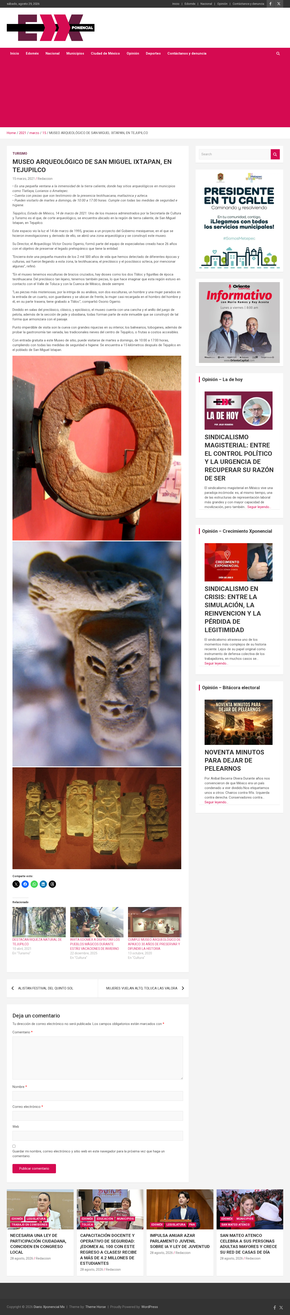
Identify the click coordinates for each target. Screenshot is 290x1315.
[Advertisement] (139, 93)
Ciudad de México (105, 53)
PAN (192, 1224)
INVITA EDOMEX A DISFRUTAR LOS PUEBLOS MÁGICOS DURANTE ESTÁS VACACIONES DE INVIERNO (95, 944)
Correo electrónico (27, 1107)
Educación (105, 1218)
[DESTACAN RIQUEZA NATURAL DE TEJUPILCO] (39, 922)
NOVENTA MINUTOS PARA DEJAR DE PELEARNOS (234, 761)
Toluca (87, 1224)
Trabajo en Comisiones (29, 1224)
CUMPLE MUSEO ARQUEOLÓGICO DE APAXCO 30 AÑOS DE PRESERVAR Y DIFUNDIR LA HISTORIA (154, 944)
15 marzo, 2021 (23, 178)
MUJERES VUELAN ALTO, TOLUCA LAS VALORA (141, 988)
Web (15, 1127)
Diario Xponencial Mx (49, 1307)
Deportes (153, 53)
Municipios (75, 53)
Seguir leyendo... (259, 507)
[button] (96, 448)
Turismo (19, 153)
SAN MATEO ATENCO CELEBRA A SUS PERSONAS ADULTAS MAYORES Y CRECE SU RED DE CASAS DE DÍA (248, 1244)
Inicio (175, 3)
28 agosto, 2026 (21, 1258)
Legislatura (36, 1218)
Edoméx (190, 3)
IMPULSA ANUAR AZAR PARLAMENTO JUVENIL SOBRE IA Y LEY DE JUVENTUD (180, 1241)
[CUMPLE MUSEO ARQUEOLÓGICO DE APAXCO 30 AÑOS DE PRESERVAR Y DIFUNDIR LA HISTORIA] (154, 922)
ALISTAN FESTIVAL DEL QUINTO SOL (45, 988)
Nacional (206, 3)
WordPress (149, 1307)
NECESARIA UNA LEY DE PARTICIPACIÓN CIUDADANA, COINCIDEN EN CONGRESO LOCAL (38, 1244)
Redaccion (45, 178)
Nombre (19, 1087)
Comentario (22, 1032)
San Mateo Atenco (235, 1224)
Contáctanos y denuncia (248, 3)
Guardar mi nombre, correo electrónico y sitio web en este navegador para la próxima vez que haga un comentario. (88, 1153)
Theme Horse (95, 1307)
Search (275, 154)
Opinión (222, 3)
